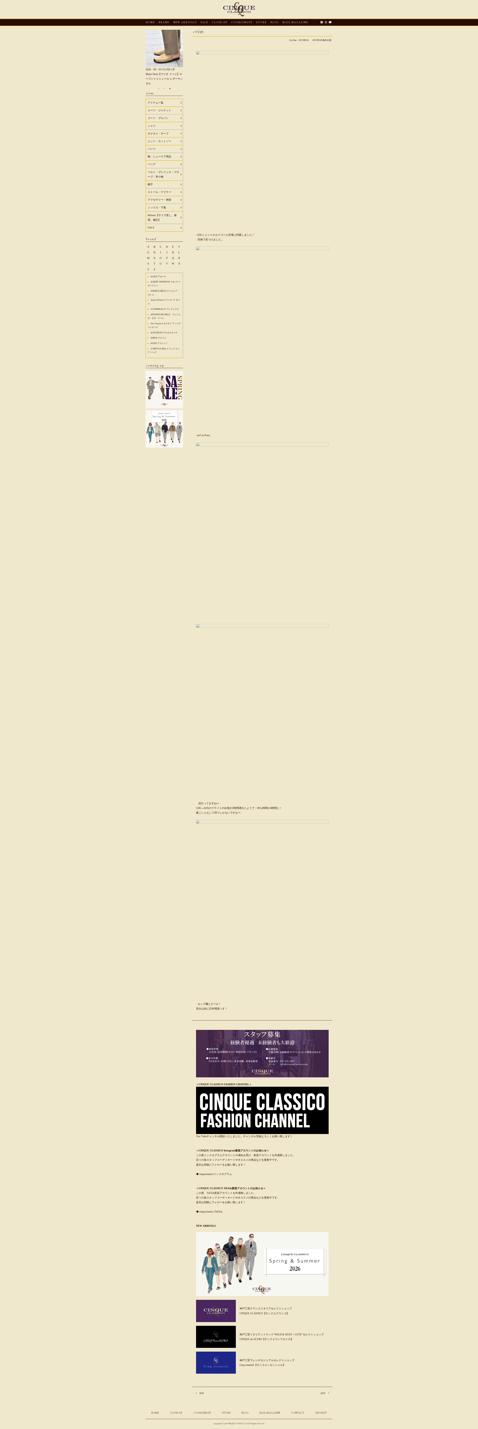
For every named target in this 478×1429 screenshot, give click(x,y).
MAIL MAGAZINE (295, 22)
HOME (150, 22)
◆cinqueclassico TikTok (209, 1211)
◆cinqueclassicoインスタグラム (214, 1174)
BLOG (245, 1412)
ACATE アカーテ (158, 276)
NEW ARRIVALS (185, 22)
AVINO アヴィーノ (159, 343)
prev (323, 1393)
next (201, 1393)
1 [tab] (159, 88)
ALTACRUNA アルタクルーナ (164, 332)
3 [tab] (170, 88)
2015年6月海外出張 (321, 40)
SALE (204, 22)
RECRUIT (321, 1412)
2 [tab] (164, 88)
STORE (261, 22)
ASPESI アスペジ (158, 338)
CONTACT (297, 1412)
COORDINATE (241, 22)
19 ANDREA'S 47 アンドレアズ (164, 309)
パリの (198, 32)
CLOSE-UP (176, 1412)
